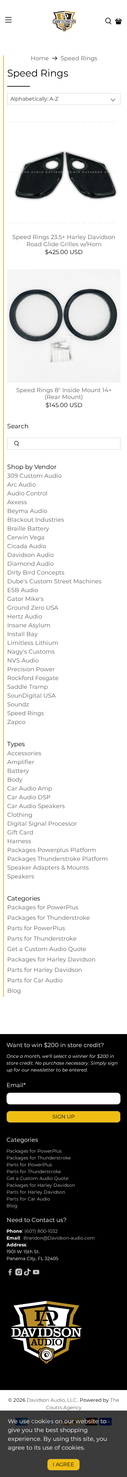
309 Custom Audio (34, 475)
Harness (19, 841)
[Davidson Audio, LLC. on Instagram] (18, 1274)
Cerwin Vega (26, 537)
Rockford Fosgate (33, 678)
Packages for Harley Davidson (51, 959)
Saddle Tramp (27, 686)
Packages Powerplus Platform (51, 850)
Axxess (17, 502)
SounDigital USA (31, 695)
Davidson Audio (30, 555)
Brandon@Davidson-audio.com (59, 1238)
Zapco (16, 722)
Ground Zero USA (32, 607)
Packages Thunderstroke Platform (57, 858)
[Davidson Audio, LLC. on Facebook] (10, 1274)
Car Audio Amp (29, 788)
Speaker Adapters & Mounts (48, 867)
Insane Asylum (28, 625)
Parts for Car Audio (35, 980)
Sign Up (63, 1117)
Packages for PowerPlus (42, 907)
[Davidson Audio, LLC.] (63, 21)
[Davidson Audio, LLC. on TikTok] (27, 1274)
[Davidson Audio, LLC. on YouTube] (36, 1274)
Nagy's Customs (31, 651)
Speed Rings (79, 58)
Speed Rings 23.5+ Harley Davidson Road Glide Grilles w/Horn (63, 241)
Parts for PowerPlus (36, 928)
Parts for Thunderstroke (42, 938)
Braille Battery (28, 528)
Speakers (20, 876)
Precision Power (31, 669)
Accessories (24, 753)
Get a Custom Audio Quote (46, 949)
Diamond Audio (30, 563)
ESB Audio (22, 590)
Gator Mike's (25, 599)
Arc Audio (21, 484)
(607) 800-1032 (41, 1231)
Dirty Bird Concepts (35, 572)
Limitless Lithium (32, 642)
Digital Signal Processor (42, 823)
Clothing (19, 814)
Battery (18, 770)
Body (14, 779)
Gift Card (20, 832)
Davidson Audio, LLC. (52, 1400)
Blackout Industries (35, 519)
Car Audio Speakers (36, 806)
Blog (14, 990)
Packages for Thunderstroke (48, 917)
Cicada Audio (26, 546)
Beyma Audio (27, 511)
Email (16, 1085)
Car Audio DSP (28, 797)
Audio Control (27, 493)
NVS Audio (23, 660)
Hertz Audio (24, 616)
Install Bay (22, 634)
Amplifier (20, 762)
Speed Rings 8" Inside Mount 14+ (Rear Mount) (64, 394)
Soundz (18, 704)
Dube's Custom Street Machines (54, 581)
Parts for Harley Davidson (44, 969)
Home (40, 58)
